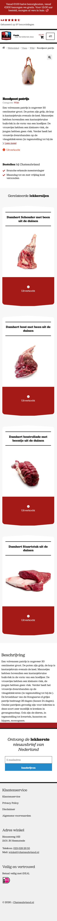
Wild (32, 48)
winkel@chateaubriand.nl (24, 852)
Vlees (24, 48)
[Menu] (50, 36)
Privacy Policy (10, 803)
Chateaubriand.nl (23, 902)
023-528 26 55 (21, 848)
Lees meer (11, 143)
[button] (49, 57)
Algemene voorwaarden (16, 815)
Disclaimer (8, 809)
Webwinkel (13, 48)
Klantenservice (11, 796)
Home (3, 48)
